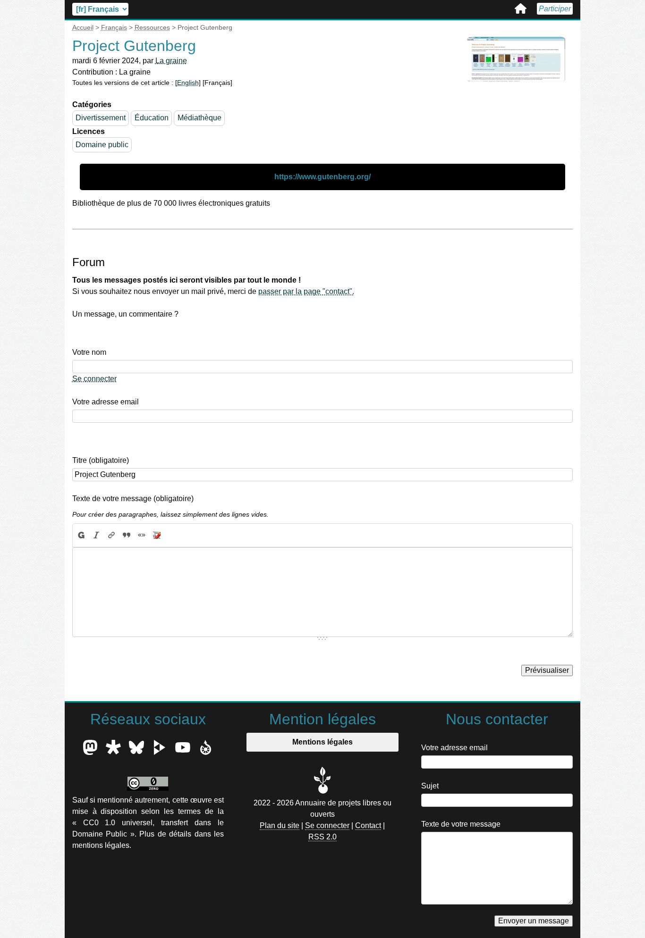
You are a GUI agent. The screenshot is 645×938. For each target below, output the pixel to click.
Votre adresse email (105, 402)
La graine (171, 61)
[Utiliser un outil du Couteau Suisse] (156, 535)
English (188, 82)
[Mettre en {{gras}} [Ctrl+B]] (81, 535)
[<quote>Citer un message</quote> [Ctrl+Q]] (126, 535)
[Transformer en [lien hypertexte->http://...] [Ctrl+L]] (111, 535)
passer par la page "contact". (306, 291)
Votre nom (89, 352)
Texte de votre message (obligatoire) (133, 498)
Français (114, 27)
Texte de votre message (461, 824)
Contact (368, 825)
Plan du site (279, 825)
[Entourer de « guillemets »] (141, 535)
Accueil (520, 9)
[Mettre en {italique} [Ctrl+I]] (96, 535)
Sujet (430, 786)
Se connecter (94, 379)
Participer (555, 9)
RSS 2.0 (322, 837)
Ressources (152, 27)
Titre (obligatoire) (100, 460)
